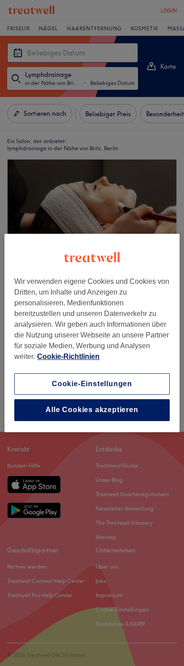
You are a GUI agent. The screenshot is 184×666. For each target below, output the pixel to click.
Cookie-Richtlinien (68, 356)
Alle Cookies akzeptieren (92, 410)
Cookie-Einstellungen (92, 384)
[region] (91, 333)
